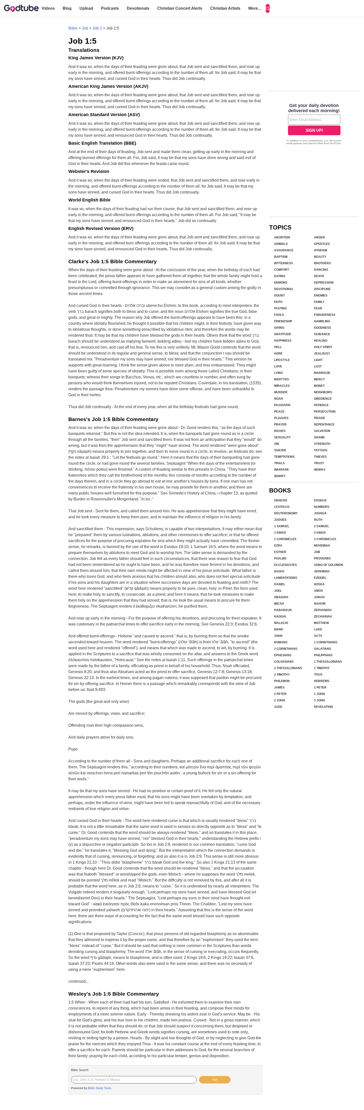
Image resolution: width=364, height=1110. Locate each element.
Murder (280, 392)
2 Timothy (282, 674)
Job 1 (97, 28)
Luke (318, 629)
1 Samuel (281, 526)
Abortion (282, 237)
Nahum (319, 603)
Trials (279, 463)
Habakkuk (283, 610)
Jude (278, 707)
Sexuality (282, 437)
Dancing (321, 269)
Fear (318, 308)
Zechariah (323, 616)
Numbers (321, 507)
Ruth (318, 520)
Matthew (321, 623)
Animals (281, 244)
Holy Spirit (323, 347)
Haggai (280, 616)
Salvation (322, 431)
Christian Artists (225, 8)
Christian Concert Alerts (179, 8)
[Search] (268, 8)
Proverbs (322, 558)
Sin (276, 444)
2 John (279, 700)
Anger (319, 237)
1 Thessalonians (328, 661)
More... (254, 8)
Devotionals (138, 8)
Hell (278, 347)
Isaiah (279, 571)
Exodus (320, 500)
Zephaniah (323, 610)
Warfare (281, 469)
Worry (280, 476)
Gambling (322, 321)
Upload (86, 8)
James (279, 687)
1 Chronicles (285, 539)
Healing (320, 340)
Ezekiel (320, 578)
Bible (73, 28)
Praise (319, 418)
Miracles (282, 386)
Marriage (322, 373)
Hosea (319, 584)
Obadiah (281, 597)
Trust (319, 463)
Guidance (322, 334)
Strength (322, 444)
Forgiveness (324, 315)
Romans (280, 642)
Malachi (281, 623)
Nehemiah (322, 545)
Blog (67, 8)
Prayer (280, 424)
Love (278, 366)
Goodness (322, 327)
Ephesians (282, 655)
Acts (318, 636)
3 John (319, 700)
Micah (279, 603)
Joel (278, 590)
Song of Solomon (328, 565)
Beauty (320, 257)
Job (85, 28)
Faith (278, 302)
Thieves (320, 456)
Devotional (283, 289)
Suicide (280, 450)
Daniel (279, 584)
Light (318, 360)
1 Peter (320, 687)
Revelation (323, 707)
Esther (280, 552)
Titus (318, 674)
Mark (278, 629)
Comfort (281, 269)
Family (319, 302)
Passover (282, 405)
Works (319, 469)
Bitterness (283, 263)
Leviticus (281, 507)
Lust (318, 366)
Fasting (280, 308)
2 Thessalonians (288, 668)
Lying (278, 373)
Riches (280, 431)
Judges (280, 520)
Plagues (281, 418)
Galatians (322, 649)
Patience (321, 405)
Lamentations (285, 578)
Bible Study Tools (99, 1088)
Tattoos (320, 450)
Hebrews (321, 681)
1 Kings (280, 532)
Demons (280, 282)
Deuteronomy (286, 513)
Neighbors (323, 392)
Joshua (320, 513)
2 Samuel (321, 526)
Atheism (320, 250)
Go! (214, 1079)
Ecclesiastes (285, 565)
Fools (279, 315)
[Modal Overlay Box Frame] (314, 124)
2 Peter (280, 694)
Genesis (280, 500)
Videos (48, 8)
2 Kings (320, 532)
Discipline (322, 289)
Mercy (319, 379)
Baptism (280, 257)
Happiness (282, 340)
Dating (279, 276)
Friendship (283, 321)
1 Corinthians (325, 642)
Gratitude (282, 334)
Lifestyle (282, 360)
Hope (278, 353)
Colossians (284, 661)
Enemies (320, 295)
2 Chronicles (325, 539)
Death (319, 276)
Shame (319, 437)
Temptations (284, 456)
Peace (279, 411)
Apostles (322, 244)
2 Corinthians (285, 649)
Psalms (280, 558)
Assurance (283, 250)
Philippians (323, 655)
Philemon (282, 681)
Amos (318, 590)
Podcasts (110, 8)
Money (319, 386)
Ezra (278, 545)
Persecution (325, 411)
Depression (324, 282)
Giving (279, 327)
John (278, 636)
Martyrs (281, 379)
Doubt (279, 295)
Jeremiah (322, 571)
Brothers (322, 263)
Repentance (324, 424)
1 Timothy (322, 668)
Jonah (319, 597)
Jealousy (322, 353)
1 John (319, 694)
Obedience (323, 398)
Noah (278, 398)
